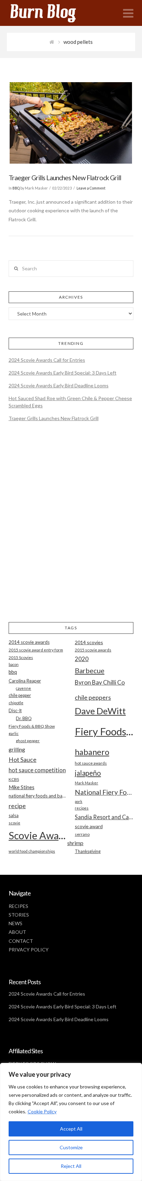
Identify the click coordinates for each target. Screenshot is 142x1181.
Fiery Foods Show (104, 731)
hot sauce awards (91, 763)
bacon (14, 664)
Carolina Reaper (25, 681)
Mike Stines (21, 787)
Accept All (71, 1129)
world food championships (32, 851)
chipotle (16, 702)
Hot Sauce (23, 759)
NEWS (15, 923)
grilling (17, 749)
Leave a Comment (91, 188)
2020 (82, 658)
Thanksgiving (88, 851)
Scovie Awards (38, 835)
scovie (14, 823)
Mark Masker (86, 783)
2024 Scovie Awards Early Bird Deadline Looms (59, 385)
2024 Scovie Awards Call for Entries (47, 360)
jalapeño (88, 773)
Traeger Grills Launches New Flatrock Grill (65, 178)
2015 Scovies (21, 657)
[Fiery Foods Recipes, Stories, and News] (50, 13)
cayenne (23, 688)
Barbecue (89, 670)
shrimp (75, 843)
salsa (14, 815)
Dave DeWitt (100, 711)
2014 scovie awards (29, 642)
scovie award (89, 826)
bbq (13, 672)
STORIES (19, 915)
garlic (14, 733)
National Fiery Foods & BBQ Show (104, 792)
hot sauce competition (37, 770)
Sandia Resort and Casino (104, 817)
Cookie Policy (42, 1111)
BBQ (16, 188)
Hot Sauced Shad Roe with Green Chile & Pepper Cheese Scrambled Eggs (70, 401)
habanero (92, 752)
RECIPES (18, 906)
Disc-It (15, 710)
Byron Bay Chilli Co (100, 682)
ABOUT (17, 932)
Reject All (71, 1166)
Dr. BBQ (24, 718)
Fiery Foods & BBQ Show (32, 726)
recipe (17, 806)
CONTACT (21, 941)
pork (78, 801)
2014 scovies (89, 642)
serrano (82, 834)
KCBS (14, 779)
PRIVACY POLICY (29, 949)
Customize (71, 1147)
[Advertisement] (71, 528)
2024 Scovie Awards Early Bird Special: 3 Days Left (62, 373)
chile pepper (20, 695)
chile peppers (93, 697)
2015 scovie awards (93, 650)
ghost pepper (28, 740)
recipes (82, 808)
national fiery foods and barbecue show (38, 795)
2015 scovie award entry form (36, 650)
